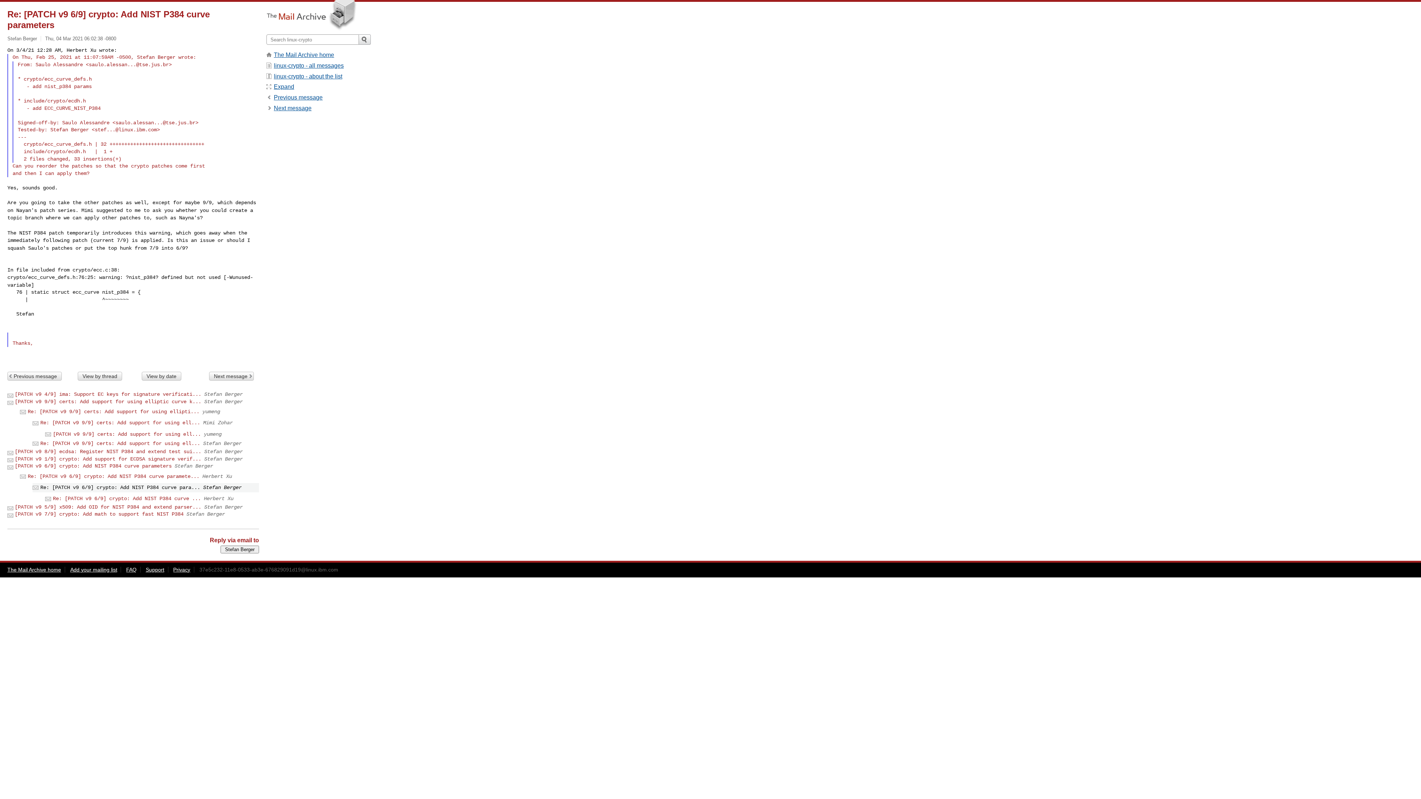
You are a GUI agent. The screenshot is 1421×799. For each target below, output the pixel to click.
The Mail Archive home (304, 55)
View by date (162, 376)
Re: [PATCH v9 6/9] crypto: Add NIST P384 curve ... (127, 499)
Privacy (181, 570)
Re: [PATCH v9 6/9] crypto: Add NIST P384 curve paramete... (113, 476)
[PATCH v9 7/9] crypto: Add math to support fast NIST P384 (99, 514)
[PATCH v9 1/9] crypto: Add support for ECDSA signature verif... (108, 459)
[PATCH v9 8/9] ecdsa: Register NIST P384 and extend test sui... (108, 452)
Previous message (35, 376)
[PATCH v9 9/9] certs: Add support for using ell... (127, 434)
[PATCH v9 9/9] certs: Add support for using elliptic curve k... (108, 402)
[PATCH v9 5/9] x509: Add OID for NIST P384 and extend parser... (108, 507)
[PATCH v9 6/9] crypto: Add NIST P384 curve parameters (93, 466)
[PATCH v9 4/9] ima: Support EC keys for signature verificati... (108, 394)
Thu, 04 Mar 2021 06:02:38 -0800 (80, 38)
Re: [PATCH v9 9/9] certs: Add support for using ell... (120, 423)
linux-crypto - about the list (308, 76)
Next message (231, 376)
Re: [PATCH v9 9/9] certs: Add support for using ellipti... (113, 412)
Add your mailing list (93, 570)
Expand (284, 87)
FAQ (131, 570)
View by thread (100, 376)
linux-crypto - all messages (309, 66)
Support (155, 570)
